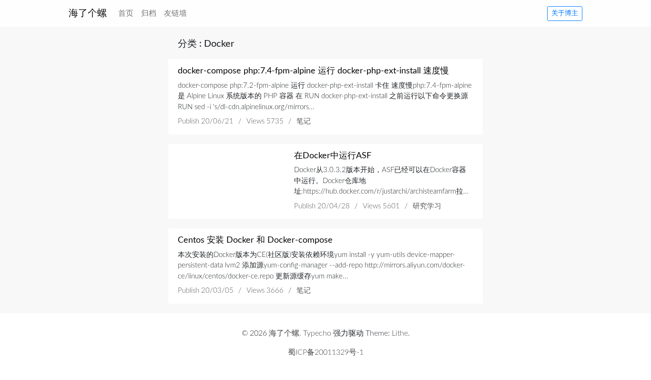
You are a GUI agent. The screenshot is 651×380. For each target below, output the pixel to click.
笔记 (303, 121)
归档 (148, 13)
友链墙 (175, 13)
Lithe (400, 333)
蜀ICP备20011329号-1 (326, 352)
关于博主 (564, 13)
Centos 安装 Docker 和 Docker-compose (255, 240)
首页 (127, 13)
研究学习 (427, 206)
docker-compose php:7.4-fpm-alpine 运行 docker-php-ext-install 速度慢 (313, 71)
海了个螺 (88, 13)
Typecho (317, 333)
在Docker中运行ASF (332, 156)
